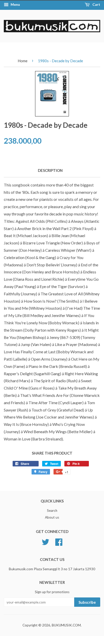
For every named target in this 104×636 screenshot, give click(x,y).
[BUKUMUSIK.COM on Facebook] (59, 541)
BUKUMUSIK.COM (66, 625)
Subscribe (87, 602)
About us (52, 517)
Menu (15, 4)
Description (50, 170)
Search (52, 510)
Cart (96, 4)
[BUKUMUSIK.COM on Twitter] (45, 541)
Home (23, 60)
